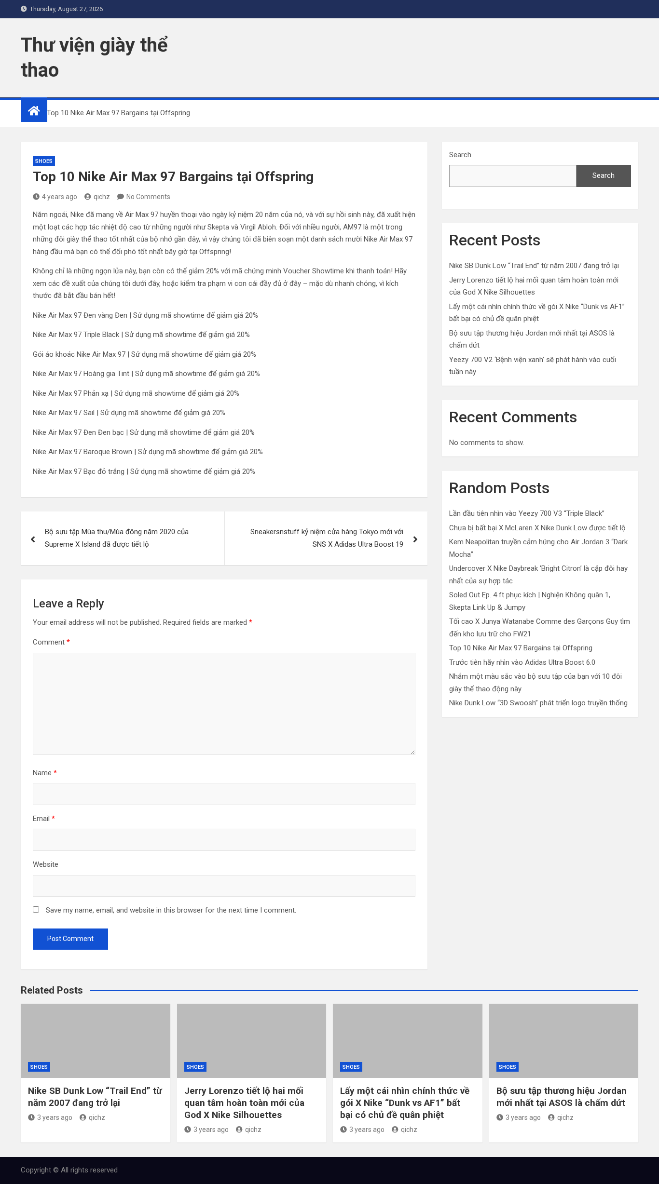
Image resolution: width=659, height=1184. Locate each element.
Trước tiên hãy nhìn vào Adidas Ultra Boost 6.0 (522, 662)
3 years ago (54, 1117)
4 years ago (59, 197)
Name (45, 772)
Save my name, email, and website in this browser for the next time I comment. (171, 910)
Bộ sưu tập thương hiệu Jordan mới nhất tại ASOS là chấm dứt (561, 1096)
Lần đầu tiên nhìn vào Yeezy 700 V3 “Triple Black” (526, 513)
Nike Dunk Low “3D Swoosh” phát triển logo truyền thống (538, 703)
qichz (102, 197)
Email (44, 818)
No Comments (148, 197)
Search (460, 154)
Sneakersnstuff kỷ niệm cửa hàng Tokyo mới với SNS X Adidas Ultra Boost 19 (326, 538)
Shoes (44, 161)
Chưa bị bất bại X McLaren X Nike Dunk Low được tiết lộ (537, 528)
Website (45, 864)
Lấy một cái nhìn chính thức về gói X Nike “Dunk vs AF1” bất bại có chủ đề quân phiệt (404, 1102)
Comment (51, 642)
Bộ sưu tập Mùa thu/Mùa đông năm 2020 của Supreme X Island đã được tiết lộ (117, 538)
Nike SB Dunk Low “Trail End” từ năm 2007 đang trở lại (534, 265)
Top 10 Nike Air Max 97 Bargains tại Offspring (520, 648)
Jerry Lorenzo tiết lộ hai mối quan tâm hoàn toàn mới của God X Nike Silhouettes (244, 1102)
